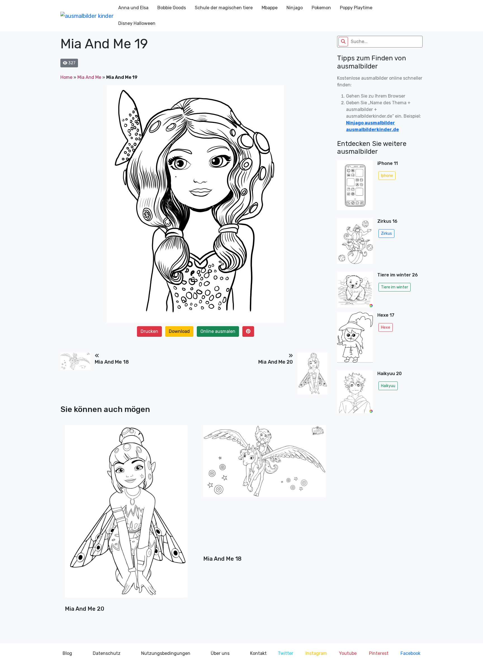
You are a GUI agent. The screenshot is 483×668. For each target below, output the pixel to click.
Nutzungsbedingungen (165, 653)
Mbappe (270, 7)
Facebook (410, 653)
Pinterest (379, 653)
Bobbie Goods (171, 7)
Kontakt (258, 653)
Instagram (316, 653)
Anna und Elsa (133, 7)
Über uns (220, 653)
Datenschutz (106, 653)
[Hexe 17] (355, 339)
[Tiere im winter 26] (355, 289)
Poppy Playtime (356, 7)
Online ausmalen (217, 331)
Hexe (385, 327)
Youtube (348, 653)
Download (179, 331)
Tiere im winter (394, 287)
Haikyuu (388, 385)
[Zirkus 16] (355, 242)
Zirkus (386, 233)
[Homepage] (87, 16)
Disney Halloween (136, 23)
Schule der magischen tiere (224, 7)
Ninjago (295, 7)
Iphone (387, 175)
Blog (67, 653)
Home (66, 77)
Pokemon (321, 7)
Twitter (285, 653)
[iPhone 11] (355, 187)
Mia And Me (89, 77)
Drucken (149, 331)
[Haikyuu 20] (355, 393)
